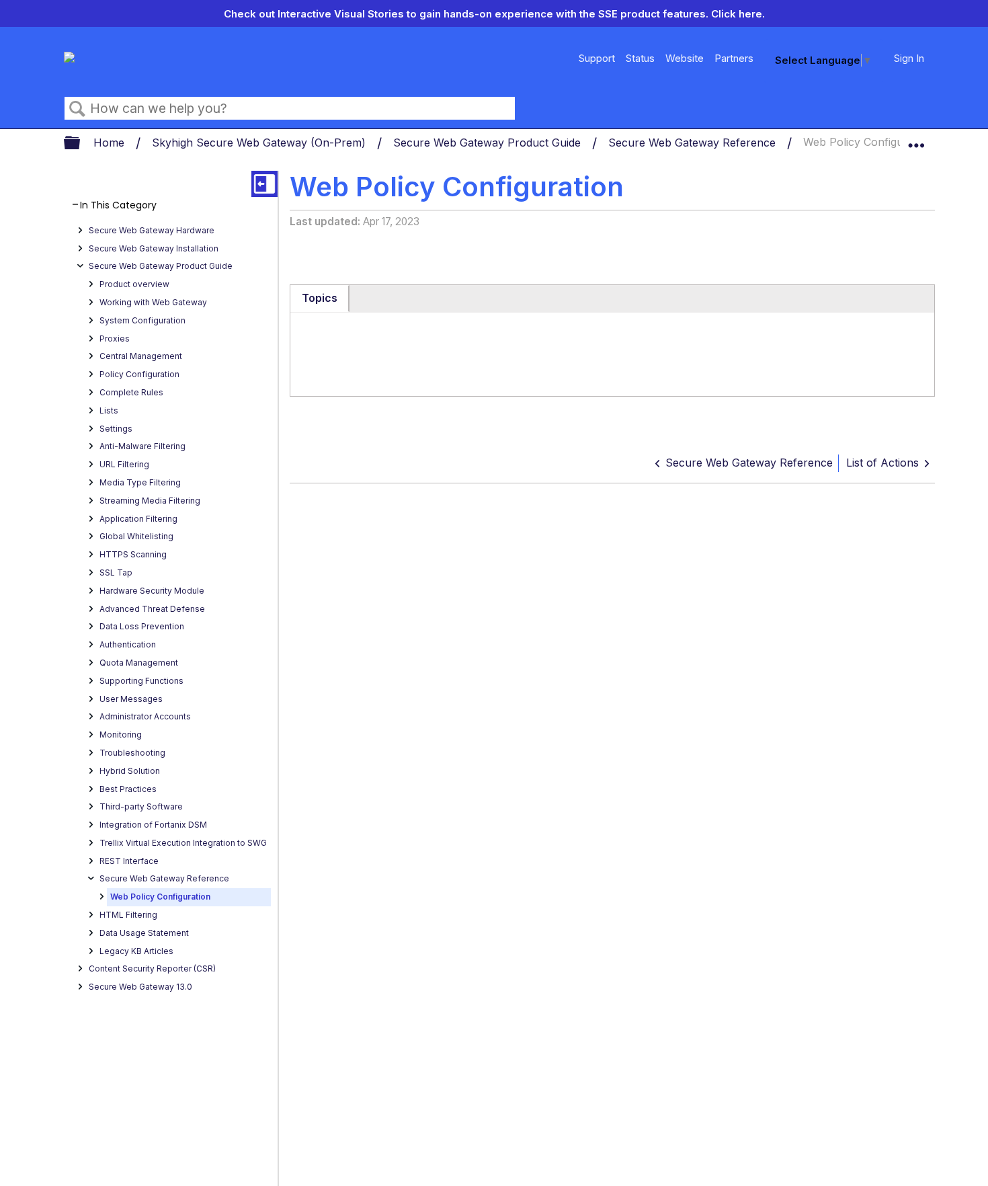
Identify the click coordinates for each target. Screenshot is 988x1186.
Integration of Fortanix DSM (153, 825)
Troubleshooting (132, 753)
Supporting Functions (141, 681)
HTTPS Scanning (133, 554)
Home (110, 142)
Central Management (140, 356)
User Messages (131, 699)
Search (77, 108)
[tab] (319, 298)
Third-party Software (141, 806)
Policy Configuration (139, 374)
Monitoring (120, 734)
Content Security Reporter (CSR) (152, 968)
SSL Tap (115, 572)
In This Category (118, 205)
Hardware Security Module (151, 591)
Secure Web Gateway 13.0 (140, 987)
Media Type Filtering (140, 482)
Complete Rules (131, 392)
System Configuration (142, 320)
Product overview (134, 284)
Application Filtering (138, 519)
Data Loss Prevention (141, 626)
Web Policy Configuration (160, 897)
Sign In (909, 58)
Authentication (127, 644)
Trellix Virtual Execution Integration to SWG (183, 843)
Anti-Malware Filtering (142, 446)
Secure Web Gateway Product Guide (488, 142)
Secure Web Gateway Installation (153, 248)
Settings (115, 429)
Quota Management (138, 663)
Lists (108, 410)
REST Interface (129, 861)
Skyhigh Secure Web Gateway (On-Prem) (260, 142)
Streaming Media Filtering (149, 501)
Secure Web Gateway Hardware (151, 230)
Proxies (114, 338)
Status (640, 58)
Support (597, 58)
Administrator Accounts (145, 716)
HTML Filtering (128, 915)
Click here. (738, 13)
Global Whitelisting (136, 536)
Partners (733, 58)
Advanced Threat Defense (152, 609)
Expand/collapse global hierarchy (80, 143)
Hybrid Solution (129, 771)
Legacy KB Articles (136, 951)
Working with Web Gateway (153, 302)
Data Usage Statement (144, 933)
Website (684, 58)
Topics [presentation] (319, 298)
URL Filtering (124, 464)
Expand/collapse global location (916, 139)
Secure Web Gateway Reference (693, 142)
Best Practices (128, 789)
